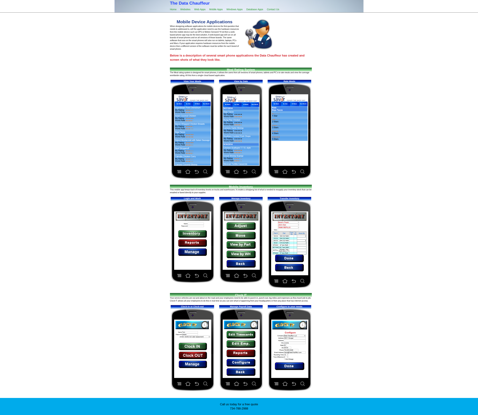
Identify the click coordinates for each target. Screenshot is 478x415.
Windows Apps (234, 9)
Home (173, 9)
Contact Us (273, 9)
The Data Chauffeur (190, 3)
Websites (185, 9)
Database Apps (254, 9)
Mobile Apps (216, 9)
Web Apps (200, 9)
